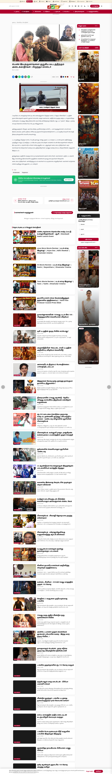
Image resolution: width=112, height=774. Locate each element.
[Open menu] (101, 6)
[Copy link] (32, 77)
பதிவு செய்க (88, 239)
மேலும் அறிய (89, 771)
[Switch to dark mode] (84, 6)
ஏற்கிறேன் (98, 771)
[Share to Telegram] (22, 77)
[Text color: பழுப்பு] (65, 77)
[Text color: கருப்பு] (61, 77)
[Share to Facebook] (13, 77)
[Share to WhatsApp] (19, 77)
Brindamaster (16, 172)
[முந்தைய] (3, 387)
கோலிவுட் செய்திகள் (22, 22)
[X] (72, 6)
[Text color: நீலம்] (63, 77)
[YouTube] (75, 6)
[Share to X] (16, 77)
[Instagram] (78, 6)
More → (97, 25)
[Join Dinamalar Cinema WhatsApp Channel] (81, 6)
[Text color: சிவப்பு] (67, 77)
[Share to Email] (25, 77)
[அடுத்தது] (109, 387)
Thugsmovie (25, 172)
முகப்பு (14, 22)
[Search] (88, 6)
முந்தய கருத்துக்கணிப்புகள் (88, 242)
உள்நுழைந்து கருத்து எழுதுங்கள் (63, 212)
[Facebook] (69, 6)
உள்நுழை (95, 6)
